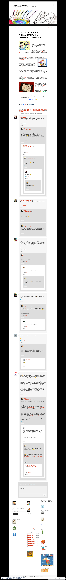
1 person (24, 123)
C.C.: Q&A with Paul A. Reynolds (31, 520)
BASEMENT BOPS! (46, 24)
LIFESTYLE (20, 24)
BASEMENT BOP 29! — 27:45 (31, 545)
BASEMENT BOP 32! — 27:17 (31, 539)
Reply (44, 495)
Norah (21, 117)
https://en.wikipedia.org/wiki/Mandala (36, 415)
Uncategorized (27, 109)
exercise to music (29, 110)
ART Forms (31, 24)
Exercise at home (23, 110)
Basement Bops (23, 57)
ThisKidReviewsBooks (23, 335)
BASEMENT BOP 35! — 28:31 (31, 533)
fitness (33, 110)
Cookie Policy (19, 578)
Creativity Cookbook (20, 5)
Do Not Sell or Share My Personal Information (36, 576)
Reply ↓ (21, 125)
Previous (49, 27)
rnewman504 (22, 200)
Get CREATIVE (26, 24)
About (17, 24)
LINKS (35, 24)
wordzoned (21, 295)
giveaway (35, 110)
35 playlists (25, 77)
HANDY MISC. (40, 24)
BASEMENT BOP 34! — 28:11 (31, 535)
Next (52, 27)
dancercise (45, 109)
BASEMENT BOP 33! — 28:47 (31, 537)
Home (13, 24)
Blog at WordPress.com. (26, 576)
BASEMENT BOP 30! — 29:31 (31, 543)
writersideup (42, 110)
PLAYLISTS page (23, 59)
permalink (21, 111)
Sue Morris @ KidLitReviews (31, 465)
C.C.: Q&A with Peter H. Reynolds (32, 518)
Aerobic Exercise (35, 109)
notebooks (38, 110)
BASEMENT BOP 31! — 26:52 (31, 541)
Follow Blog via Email (16, 507)
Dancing (20, 110)
